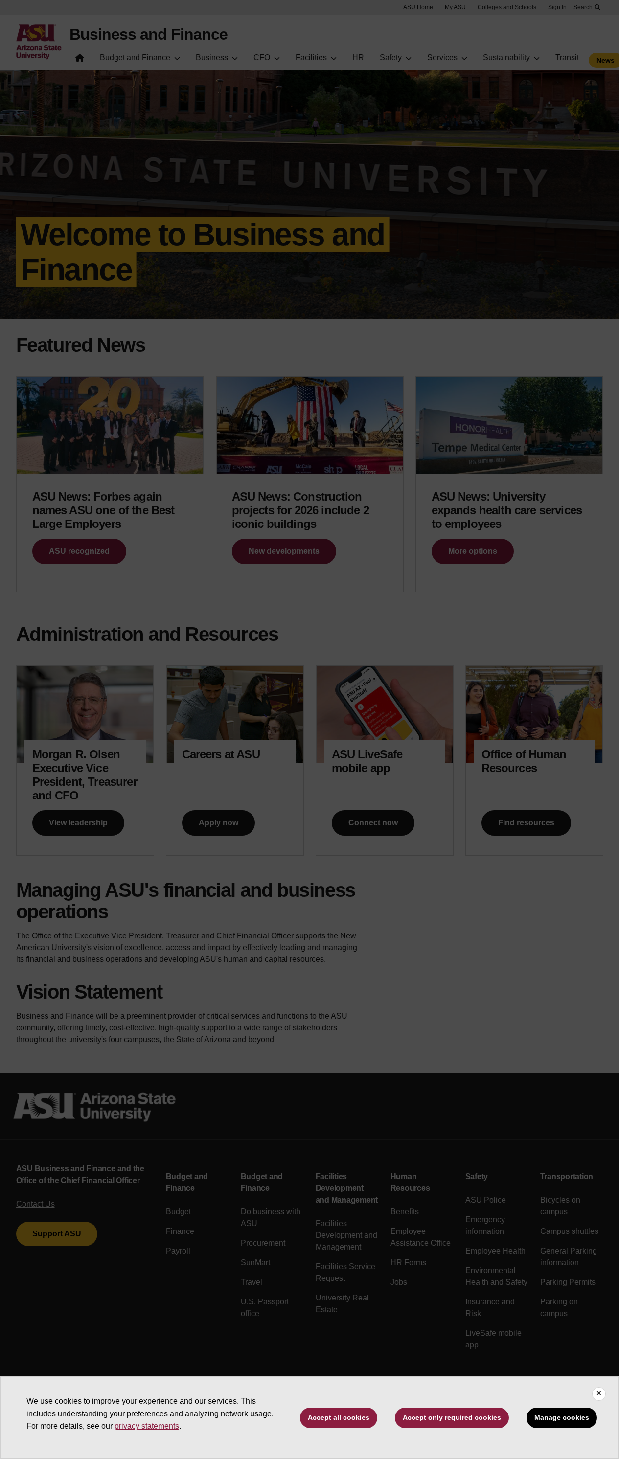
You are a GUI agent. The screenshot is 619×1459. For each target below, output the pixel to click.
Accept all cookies (338, 1417)
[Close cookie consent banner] (599, 1394)
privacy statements (147, 1426)
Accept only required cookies (452, 1417)
